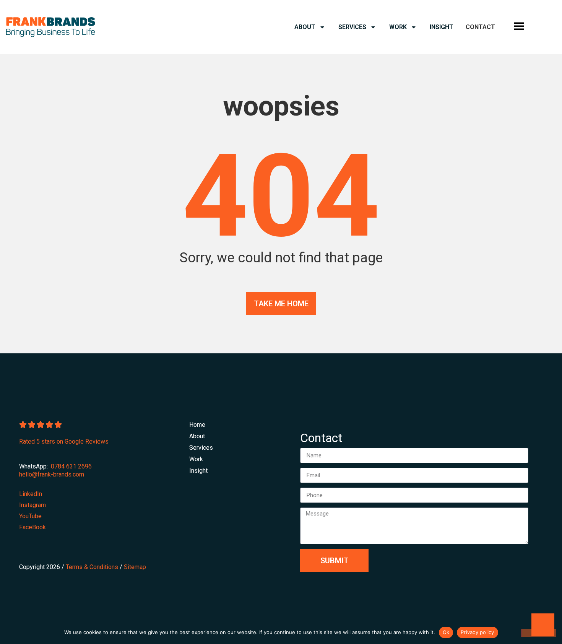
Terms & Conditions (92, 567)
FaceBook (32, 527)
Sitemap (135, 567)
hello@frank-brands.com (51, 474)
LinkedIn (30, 494)
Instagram (32, 505)
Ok (446, 632)
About (304, 27)
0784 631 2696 (71, 466)
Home (197, 424)
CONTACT (480, 27)
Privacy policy (477, 632)
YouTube (30, 516)
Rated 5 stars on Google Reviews (64, 441)
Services (352, 27)
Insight (441, 27)
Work (398, 27)
